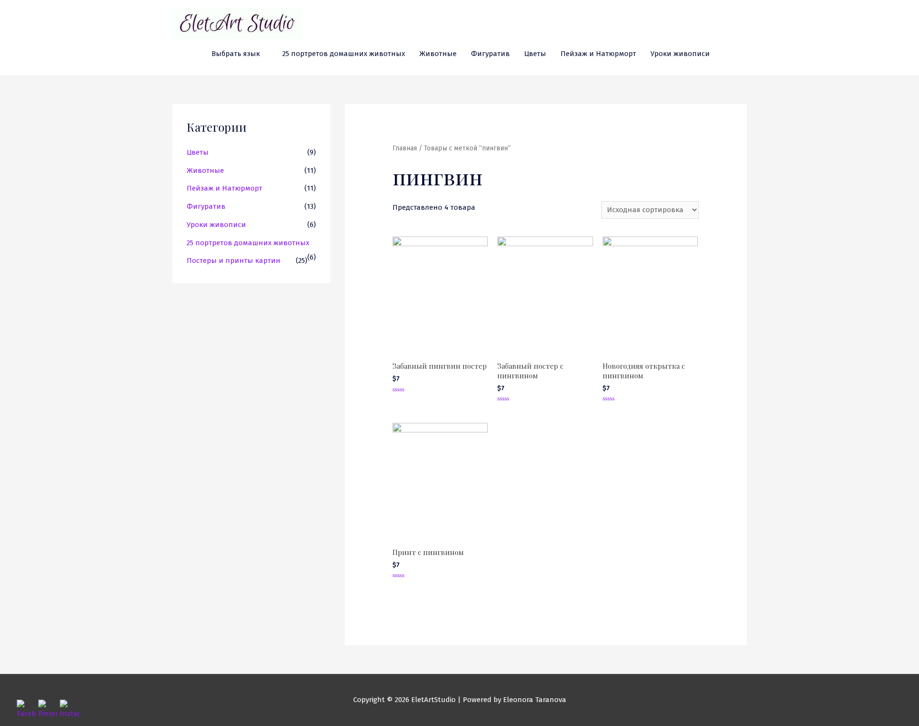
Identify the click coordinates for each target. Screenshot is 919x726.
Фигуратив (490, 53)
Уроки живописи (680, 53)
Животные (438, 53)
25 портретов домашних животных (343, 53)
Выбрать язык (236, 53)
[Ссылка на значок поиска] (728, 54)
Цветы (535, 53)
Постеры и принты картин (233, 260)
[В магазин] (743, 53)
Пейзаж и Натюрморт (598, 53)
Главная (404, 148)
